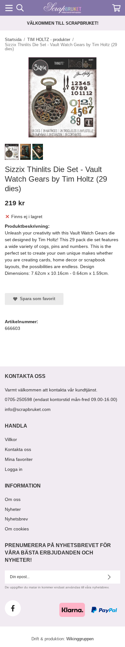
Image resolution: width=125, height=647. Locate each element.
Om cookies (17, 528)
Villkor (11, 439)
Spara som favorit (36, 298)
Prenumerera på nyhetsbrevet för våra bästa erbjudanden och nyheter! (58, 553)
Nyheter (13, 509)
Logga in (13, 469)
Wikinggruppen (80, 638)
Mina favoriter (19, 459)
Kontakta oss (18, 449)
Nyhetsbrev (16, 518)
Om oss (13, 499)
